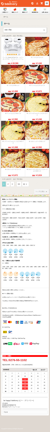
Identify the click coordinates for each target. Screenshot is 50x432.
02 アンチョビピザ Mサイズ (13, 113)
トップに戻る (41, 191)
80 (19, 184)
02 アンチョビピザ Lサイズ (37, 85)
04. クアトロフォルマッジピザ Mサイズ (13, 142)
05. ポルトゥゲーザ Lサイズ (13, 169)
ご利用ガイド (5, 12)
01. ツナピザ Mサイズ (13, 85)
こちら (4, 227)
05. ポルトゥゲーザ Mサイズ (37, 141)
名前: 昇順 (25, 30)
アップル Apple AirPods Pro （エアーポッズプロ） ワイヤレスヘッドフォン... (13, 59)
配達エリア (25, 12)
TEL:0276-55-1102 (14, 360)
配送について (15, 12)
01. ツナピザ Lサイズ (37, 57)
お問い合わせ (45, 12)
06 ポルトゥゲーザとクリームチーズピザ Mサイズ (37, 170)
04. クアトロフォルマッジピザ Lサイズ (37, 114)
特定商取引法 (35, 12)
